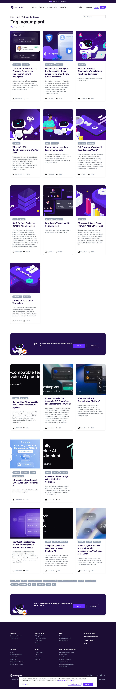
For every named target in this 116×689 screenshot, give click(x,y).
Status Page (38, 657)
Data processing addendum (66, 664)
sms (15, 219)
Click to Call (13, 659)
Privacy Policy (62, 680)
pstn (34, 584)
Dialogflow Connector (16, 654)
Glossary (36, 17)
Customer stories (52, 7)
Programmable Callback (16, 661)
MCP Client (97, 541)
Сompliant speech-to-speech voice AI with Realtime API (55, 548)
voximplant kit (50, 64)
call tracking (17, 64)
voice (47, 143)
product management (50, 581)
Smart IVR (13, 652)
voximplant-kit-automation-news (67, 581)
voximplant (26, 64)
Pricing (42, 7)
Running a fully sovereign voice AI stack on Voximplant (56, 479)
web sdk (81, 581)
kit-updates (14, 584)
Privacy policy (63, 654)
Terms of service (63, 661)
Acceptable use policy (65, 659)
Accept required (74, 684)
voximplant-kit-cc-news (35, 581)
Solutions (13, 649)
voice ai (33, 472)
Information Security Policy (66, 652)
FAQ (60, 636)
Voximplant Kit (27, 17)
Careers (37, 654)
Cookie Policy (62, 657)
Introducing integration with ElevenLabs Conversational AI (25, 483)
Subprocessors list (64, 666)
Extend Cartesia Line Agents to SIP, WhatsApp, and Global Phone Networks (58, 401)
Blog (11, 27)
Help (60, 633)
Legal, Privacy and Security (67, 649)
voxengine (81, 541)
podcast (24, 581)
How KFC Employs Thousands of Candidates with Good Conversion (90, 71)
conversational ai (18, 476)
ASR (54, 584)
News (12, 17)
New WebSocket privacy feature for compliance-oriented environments (23, 545)
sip (29, 584)
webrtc (88, 581)
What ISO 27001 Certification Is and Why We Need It (25, 150)
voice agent (25, 472)
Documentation (39, 633)
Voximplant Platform (16, 636)
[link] (88, 675)
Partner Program (89, 640)
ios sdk (48, 584)
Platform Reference (40, 638)
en (79, 7)
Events (18, 17)
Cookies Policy (70, 680)
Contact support (63, 640)
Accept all (88, 684)
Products (13, 633)
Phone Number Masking (16, 664)
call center (23, 584)
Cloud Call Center (15, 657)
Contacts (37, 659)
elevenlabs (16, 472)
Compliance (24, 398)
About (37, 649)
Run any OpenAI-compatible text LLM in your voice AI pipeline (25, 405)
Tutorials (37, 643)
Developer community (65, 638)
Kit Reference (38, 640)
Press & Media (39, 652)
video (93, 581)
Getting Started (39, 636)
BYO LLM (16, 398)
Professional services (91, 636)
